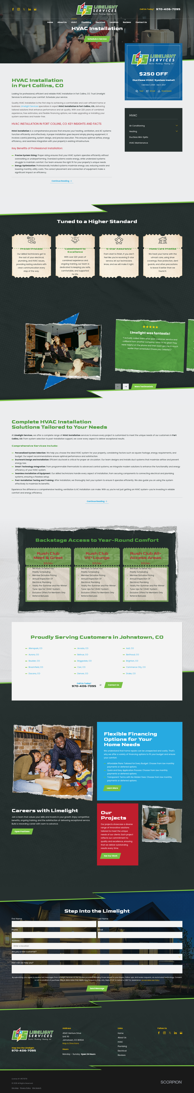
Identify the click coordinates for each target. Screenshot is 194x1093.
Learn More (112, 788)
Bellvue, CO (82, 654)
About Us (122, 1037)
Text (141, 91)
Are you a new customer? (24, 952)
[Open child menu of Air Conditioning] (177, 126)
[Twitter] (24, 9)
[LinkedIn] (29, 9)
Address (16, 941)
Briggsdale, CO (84, 661)
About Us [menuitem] (62, 22)
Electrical (122, 1050)
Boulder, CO (34, 661)
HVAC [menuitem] (74, 22)
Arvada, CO (82, 648)
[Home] (97, 9)
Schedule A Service (97, 39)
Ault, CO (130, 648)
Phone (15, 930)
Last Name (103, 919)
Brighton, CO (132, 661)
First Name (17, 919)
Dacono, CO (34, 673)
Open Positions (22, 831)
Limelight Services (29, 106)
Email (152, 91)
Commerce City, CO (136, 667)
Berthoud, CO (132, 654)
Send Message (97, 988)
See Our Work (110, 855)
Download (166, 91)
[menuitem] (15, 1088)
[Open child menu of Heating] (177, 131)
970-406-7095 (168, 9)
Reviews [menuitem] (127, 22)
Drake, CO (131, 673)
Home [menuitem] (50, 22)
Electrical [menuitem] (100, 22)
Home (120, 1033)
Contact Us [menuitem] (141, 22)
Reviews (122, 1055)
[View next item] (126, 387)
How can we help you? (22, 963)
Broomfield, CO (36, 667)
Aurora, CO (34, 654)
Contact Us (113, 685)
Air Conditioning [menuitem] (137, 125)
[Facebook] (13, 9)
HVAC (120, 1042)
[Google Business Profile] (35, 9)
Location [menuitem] (114, 22)
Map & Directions (71, 1043)
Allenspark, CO (35, 648)
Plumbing (122, 1046)
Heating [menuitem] (133, 131)
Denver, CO (82, 673)
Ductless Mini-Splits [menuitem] (138, 137)
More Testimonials (144, 386)
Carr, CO (81, 667)
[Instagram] (18, 9)
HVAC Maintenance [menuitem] (138, 143)
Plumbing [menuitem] (86, 22)
